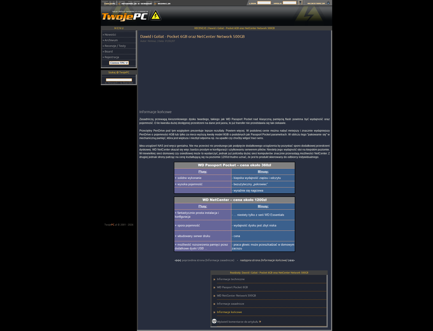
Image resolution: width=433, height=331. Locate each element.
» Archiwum (110, 40)
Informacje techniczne (231, 279)
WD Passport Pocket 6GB (232, 287)
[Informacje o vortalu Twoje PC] (135, 4)
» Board (108, 51)
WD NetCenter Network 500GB (236, 295)
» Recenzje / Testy (114, 45)
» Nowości (109, 34)
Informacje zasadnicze (230, 303)
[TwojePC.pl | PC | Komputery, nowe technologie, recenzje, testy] (109, 4)
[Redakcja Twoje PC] (162, 4)
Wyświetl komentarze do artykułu (237, 321)
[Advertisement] (250, 16)
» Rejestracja (111, 57)
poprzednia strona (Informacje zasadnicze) (208, 260)
